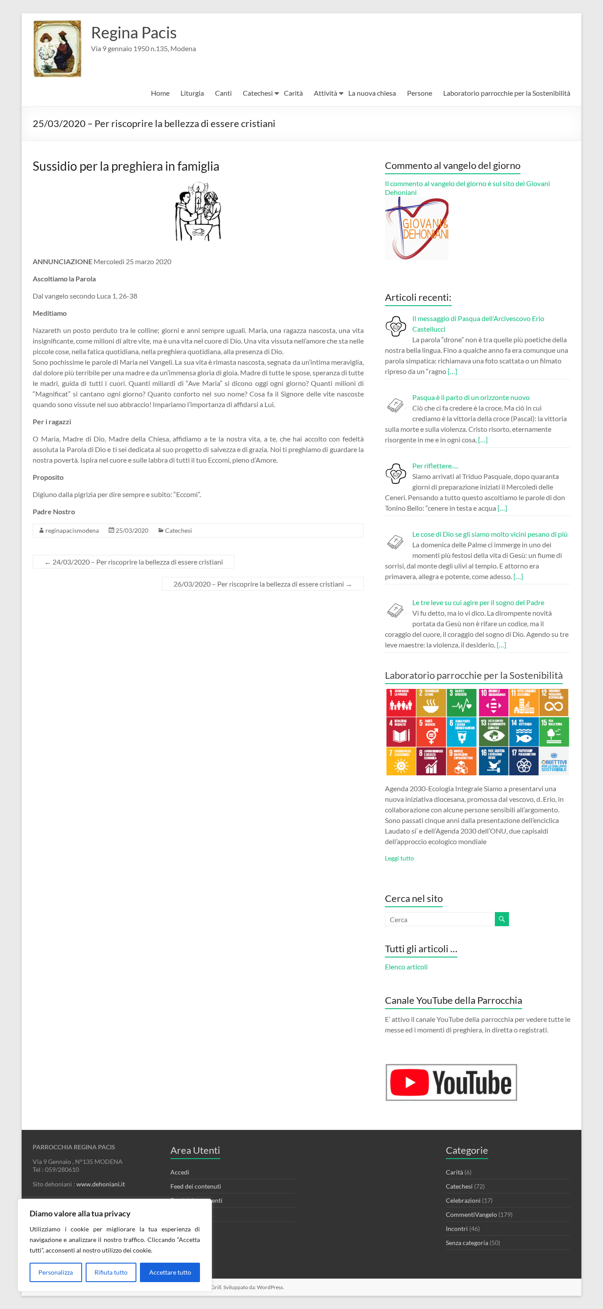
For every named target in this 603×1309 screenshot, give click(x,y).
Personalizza (55, 1272)
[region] (115, 1245)
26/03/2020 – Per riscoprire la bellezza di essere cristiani (262, 584)
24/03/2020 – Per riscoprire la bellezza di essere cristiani (133, 561)
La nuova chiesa (372, 93)
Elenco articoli (406, 966)
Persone (419, 93)
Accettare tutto (170, 1272)
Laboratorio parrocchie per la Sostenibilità (506, 93)
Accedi (179, 1172)
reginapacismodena (72, 530)
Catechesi (258, 93)
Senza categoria (467, 1242)
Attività (325, 93)
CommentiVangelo (471, 1214)
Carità (293, 93)
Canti (223, 93)
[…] (452, 371)
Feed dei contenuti (195, 1186)
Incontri (457, 1228)
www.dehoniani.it (100, 1184)
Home (160, 93)
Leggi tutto (399, 858)
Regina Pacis (134, 32)
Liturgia (192, 93)
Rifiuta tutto (111, 1272)
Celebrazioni (463, 1200)
